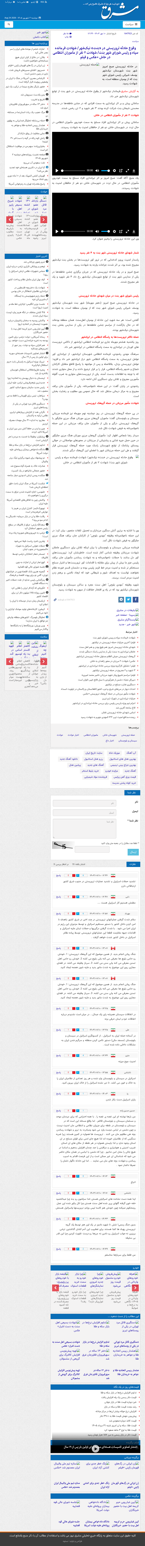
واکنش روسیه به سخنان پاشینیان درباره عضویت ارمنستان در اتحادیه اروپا (28, 322)
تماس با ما (21, 2)
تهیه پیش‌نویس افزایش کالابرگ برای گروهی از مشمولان (69, 1374)
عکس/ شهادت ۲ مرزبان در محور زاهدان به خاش (112, 661)
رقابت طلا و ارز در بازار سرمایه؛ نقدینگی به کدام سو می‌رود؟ (27, 518)
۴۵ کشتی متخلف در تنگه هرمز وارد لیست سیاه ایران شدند (27, 314)
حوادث (60, 735)
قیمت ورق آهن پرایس (125, 777)
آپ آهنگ (131, 753)
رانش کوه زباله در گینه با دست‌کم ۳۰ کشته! (29, 140)
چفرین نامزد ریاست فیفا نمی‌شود (29, 541)
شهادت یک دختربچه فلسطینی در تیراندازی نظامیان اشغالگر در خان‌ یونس (29, 289)
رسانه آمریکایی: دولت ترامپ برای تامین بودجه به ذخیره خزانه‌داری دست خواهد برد (28, 338)
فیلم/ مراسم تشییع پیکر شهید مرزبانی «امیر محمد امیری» (108, 675)
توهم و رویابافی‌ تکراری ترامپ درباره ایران (25, 266)
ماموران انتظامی (91, 735)
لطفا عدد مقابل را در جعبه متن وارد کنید (120, 843)
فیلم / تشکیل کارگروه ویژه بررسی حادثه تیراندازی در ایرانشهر (107, 666)
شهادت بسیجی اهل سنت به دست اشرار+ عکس (66, 1344)
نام (136, 802)
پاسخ (58, 875)
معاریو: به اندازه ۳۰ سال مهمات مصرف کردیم (28, 422)
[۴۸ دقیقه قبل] (95, 1449)
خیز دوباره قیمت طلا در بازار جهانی (120, 1402)
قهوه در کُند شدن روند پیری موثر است (10, 670)
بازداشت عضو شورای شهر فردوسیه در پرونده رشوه (35, 227)
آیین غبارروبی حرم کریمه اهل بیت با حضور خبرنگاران (125, 1524)
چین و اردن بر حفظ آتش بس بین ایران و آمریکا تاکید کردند (27, 430)
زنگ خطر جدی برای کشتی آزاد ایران (96, 1485)
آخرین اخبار (41, 256)
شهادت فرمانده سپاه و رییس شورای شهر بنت (114, 638)
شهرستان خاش (109, 735)
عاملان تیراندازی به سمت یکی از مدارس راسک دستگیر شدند (107, 652)
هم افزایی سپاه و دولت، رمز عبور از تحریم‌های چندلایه (30, 347)
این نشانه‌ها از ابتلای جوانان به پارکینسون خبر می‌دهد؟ (35, 673)
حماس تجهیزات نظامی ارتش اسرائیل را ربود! (28, 273)
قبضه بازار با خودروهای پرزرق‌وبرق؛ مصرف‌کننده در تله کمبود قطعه (61, 1300)
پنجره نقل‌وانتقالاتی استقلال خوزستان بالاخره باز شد (29, 371)
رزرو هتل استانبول (93, 759)
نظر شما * (132, 821)
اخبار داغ (110, 740)
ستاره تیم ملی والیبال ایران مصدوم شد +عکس (67, 1485)
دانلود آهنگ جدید (69, 759)
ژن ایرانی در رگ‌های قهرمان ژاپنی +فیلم (125, 1485)
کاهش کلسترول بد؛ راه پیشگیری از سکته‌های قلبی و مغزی (26, 673)
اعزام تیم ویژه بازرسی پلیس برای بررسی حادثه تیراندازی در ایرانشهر (103, 703)
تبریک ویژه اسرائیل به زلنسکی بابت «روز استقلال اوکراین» (27, 363)
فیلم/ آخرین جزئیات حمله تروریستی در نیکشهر (113, 642)
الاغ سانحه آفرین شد (125, 708)
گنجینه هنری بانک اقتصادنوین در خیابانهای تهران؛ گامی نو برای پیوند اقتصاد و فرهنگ (27, 573)
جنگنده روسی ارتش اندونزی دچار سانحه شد (27, 477)
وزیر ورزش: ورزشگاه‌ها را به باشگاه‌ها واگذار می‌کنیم (29, 627)
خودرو (136, 1268)
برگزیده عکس (132, 1496)
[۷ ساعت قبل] (95, 1471)
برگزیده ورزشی (131, 1457)
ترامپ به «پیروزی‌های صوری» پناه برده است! (28, 534)
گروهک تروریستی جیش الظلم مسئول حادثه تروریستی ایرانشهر (105, 656)
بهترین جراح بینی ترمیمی (123, 765)
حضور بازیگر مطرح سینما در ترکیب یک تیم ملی (27, 88)
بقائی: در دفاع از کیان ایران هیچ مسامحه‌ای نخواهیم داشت (31, 59)
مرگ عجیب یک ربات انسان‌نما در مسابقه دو (27, 114)
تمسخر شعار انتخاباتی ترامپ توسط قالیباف (30, 555)
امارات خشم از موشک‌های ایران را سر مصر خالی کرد (29, 50)
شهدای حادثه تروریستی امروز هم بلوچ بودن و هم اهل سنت (107, 647)
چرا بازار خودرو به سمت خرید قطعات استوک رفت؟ (78, 1297)
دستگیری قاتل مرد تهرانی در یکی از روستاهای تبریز (126, 1344)
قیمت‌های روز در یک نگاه (126, 1387)
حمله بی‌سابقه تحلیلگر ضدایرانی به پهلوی (26, 120)
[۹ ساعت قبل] (95, 1358)
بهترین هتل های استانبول (123, 759)
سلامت (43, 637)
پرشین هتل (75, 765)
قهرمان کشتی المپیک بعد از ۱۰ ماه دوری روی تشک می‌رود (28, 177)
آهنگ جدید (130, 771)
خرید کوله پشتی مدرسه (124, 783)
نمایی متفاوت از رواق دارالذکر (31, 133)
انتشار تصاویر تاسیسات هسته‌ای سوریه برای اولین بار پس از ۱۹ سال (100, 1447)
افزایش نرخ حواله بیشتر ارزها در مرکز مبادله (116, 1411)
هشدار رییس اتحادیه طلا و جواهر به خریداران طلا (126, 1372)
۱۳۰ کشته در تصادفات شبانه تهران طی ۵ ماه (26, 227)
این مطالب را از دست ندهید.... (123, 1316)
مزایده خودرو (111, 771)
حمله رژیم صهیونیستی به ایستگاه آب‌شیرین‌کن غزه (31, 297)
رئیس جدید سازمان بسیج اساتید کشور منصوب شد (29, 389)
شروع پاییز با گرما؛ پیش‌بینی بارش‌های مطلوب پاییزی (10, 225)
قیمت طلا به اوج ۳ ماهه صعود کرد (120, 1430)
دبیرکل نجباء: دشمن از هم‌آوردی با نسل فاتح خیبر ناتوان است (106, 680)
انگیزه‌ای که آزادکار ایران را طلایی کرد (28, 588)
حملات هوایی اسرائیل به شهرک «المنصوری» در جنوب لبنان (31, 547)
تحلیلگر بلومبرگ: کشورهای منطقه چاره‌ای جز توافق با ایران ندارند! (27, 619)
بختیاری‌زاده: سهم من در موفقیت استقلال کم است (27, 148)
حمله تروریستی (128, 735)
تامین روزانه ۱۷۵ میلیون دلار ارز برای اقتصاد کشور (30, 594)
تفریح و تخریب (38, 99)
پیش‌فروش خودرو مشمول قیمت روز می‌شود (113, 1297)
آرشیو (33, 2)
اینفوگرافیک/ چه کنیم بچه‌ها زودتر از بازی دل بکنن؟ (43, 672)
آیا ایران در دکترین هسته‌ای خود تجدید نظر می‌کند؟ (28, 169)
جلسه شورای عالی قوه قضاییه (69, 1524)
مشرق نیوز (112, 9)
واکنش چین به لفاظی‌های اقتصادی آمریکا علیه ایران (27, 501)
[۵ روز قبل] (113, 1280)
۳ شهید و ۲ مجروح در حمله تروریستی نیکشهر (114, 670)
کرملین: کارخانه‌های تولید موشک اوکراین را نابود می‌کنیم (27, 611)
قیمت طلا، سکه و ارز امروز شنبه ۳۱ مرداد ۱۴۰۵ (114, 1425)
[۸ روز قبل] (61, 1284)
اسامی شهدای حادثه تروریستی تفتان (118, 712)
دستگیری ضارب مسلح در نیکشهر (120, 684)
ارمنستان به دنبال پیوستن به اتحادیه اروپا (26, 378)
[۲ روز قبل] (130, 1284)
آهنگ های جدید (95, 765)
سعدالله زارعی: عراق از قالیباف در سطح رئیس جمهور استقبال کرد (28, 526)
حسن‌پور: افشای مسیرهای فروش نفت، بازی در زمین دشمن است (28, 72)
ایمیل (135, 811)
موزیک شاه (114, 753)
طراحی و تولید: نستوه (72, 1541)
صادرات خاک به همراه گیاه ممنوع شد (27, 466)
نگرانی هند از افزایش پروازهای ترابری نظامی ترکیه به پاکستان (29, 414)
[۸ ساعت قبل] (125, 1358)
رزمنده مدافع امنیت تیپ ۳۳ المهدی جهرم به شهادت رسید (108, 717)
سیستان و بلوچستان (128, 740)
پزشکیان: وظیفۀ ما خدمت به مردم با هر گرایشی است (28, 438)
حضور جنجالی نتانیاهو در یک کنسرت (28, 471)
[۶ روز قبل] (95, 1284)
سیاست (129, 24)
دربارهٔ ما (8, 2)
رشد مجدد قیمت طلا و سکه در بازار (120, 1407)
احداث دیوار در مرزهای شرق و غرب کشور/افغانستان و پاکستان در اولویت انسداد (98, 689)
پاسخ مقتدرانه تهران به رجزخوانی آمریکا (27, 184)
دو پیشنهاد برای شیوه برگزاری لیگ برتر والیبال (28, 459)
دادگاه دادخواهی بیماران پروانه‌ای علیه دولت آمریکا (96, 1524)
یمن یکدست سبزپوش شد (33, 95)
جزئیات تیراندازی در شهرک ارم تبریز (118, 698)
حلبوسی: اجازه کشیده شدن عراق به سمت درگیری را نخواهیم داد (27, 493)
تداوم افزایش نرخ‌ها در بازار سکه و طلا (96, 1344)
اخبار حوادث (73, 735)
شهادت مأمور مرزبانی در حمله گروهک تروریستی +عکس (109, 694)
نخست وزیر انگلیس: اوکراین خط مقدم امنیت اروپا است (28, 305)
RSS (43, 2)
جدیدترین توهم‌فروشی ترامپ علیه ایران (26, 382)
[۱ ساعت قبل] (125, 1330)
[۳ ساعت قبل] (66, 1330)
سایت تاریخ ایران (94, 753)
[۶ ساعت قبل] (125, 1471)
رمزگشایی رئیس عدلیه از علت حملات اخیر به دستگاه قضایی (27, 581)
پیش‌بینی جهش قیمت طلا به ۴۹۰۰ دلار (118, 1416)
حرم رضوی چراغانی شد (34, 262)
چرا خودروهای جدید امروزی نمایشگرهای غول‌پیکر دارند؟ (96, 1297)
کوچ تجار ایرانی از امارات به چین (30, 562)
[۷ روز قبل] (78, 1282)
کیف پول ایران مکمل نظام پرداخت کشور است (28, 281)
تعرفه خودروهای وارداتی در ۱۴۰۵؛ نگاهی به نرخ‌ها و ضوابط (131, 1300)
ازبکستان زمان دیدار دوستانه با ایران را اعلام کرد (29, 602)
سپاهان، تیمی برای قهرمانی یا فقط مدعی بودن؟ (27, 397)
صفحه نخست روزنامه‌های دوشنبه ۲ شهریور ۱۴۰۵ (30, 156)
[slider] (73, 170)
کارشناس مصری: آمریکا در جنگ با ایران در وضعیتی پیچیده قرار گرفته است (27, 80)
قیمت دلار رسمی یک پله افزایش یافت (119, 1397)
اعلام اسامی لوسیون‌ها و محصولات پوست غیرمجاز (18, 670)
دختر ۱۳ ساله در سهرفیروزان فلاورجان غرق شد (96, 1374)
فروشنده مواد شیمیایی (95, 777)
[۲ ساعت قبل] (66, 1509)
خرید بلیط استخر (90, 771)
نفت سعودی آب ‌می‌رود (34, 163)
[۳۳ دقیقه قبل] (125, 1509)
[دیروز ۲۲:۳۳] (66, 1358)
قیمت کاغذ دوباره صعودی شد (123, 1421)
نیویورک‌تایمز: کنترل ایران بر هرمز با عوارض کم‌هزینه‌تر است (30, 510)
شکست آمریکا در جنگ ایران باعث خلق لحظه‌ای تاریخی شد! (28, 485)
